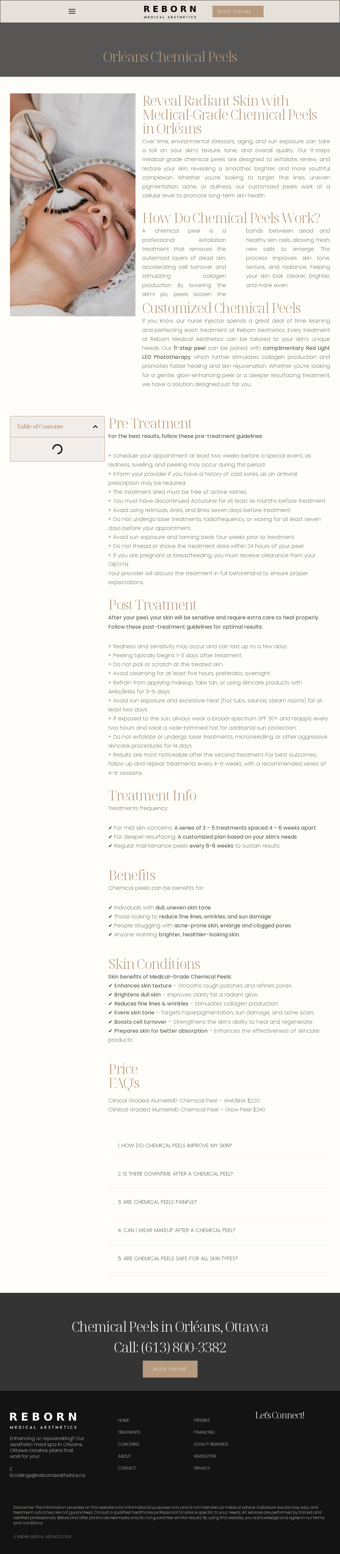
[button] (95, 426)
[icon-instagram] (272, 1433)
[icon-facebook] (259, 1433)
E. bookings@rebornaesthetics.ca (47, 1472)
